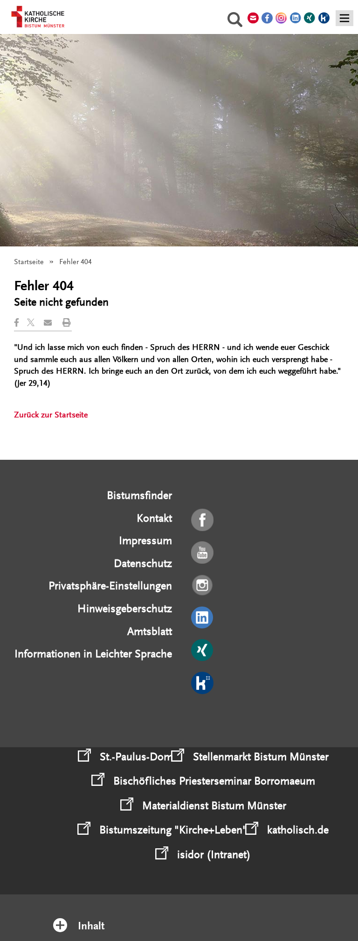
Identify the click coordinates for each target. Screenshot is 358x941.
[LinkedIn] (203, 618)
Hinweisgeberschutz (124, 608)
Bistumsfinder (139, 495)
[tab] (179, 913)
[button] (20, 322)
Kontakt (154, 518)
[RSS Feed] (203, 716)
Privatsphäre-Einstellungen (110, 586)
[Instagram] (203, 586)
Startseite (29, 262)
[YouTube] (203, 553)
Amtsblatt (149, 631)
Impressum (145, 540)
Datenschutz (143, 563)
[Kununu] (203, 683)
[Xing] (203, 651)
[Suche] (234, 21)
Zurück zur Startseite (51, 414)
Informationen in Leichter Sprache (93, 654)
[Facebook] (203, 520)
